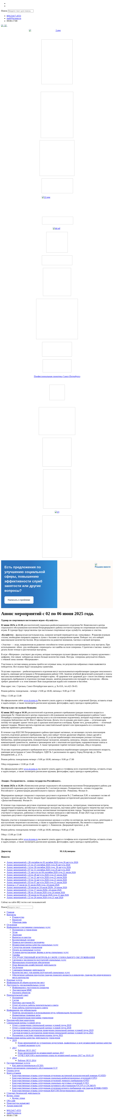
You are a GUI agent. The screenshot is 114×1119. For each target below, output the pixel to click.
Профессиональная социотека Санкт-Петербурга (57, 376)
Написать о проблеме (19, 600)
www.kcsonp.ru (31, 700)
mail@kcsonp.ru (14, 18)
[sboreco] (57, 557)
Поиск (4, 11)
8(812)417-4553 (14, 16)
